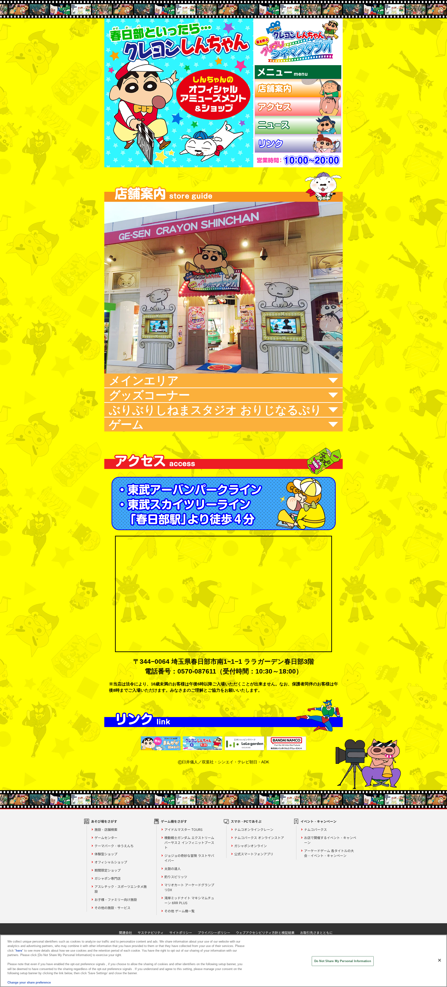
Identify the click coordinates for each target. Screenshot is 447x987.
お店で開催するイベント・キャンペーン (330, 840)
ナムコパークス (315, 830)
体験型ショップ (106, 854)
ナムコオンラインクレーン (253, 830)
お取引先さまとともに (316, 933)
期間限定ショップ (108, 870)
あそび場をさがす (104, 821)
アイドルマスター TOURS (183, 830)
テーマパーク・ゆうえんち (114, 846)
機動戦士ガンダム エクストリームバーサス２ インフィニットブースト (189, 842)
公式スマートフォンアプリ (253, 854)
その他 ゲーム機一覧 (179, 911)
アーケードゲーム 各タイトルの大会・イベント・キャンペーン (329, 853)
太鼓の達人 (172, 869)
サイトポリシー (180, 933)
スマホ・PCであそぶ (246, 821)
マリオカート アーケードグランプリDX (189, 887)
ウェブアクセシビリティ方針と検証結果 (265, 933)
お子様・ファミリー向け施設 (116, 900)
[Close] (439, 960)
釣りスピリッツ (175, 877)
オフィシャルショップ (111, 862)
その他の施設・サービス (112, 908)
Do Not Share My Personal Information (342, 961)
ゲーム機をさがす (174, 821)
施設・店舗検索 (106, 830)
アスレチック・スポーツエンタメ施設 (121, 889)
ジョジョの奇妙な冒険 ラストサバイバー (189, 858)
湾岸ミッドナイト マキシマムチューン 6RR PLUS (189, 900)
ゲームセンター (106, 838)
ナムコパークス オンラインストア (259, 838)
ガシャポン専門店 (108, 878)
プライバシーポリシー (214, 933)
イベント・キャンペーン (318, 821)
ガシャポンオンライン (250, 846)
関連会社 (125, 933)
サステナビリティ (151, 933)
